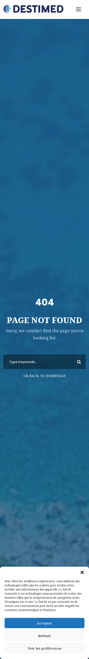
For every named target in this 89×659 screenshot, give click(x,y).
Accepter (44, 623)
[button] (82, 572)
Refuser (44, 635)
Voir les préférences (44, 648)
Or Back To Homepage (45, 376)
